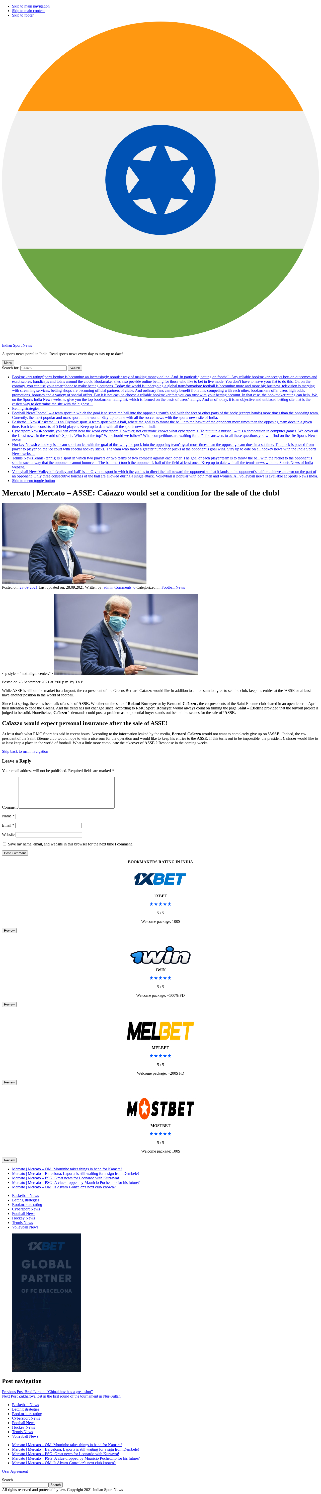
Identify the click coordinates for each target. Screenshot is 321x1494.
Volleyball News (165, 473)
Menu (8, 363)
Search (7, 1480)
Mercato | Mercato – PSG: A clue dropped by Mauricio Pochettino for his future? (76, 1182)
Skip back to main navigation (25, 751)
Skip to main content (28, 11)
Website (8, 834)
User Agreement (15, 1471)
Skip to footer (23, 15)
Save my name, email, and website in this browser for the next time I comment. (70, 844)
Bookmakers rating (165, 390)
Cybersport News (165, 435)
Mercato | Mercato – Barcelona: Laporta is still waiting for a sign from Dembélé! (75, 1173)
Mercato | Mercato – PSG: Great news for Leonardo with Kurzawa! (65, 1178)
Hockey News (164, 449)
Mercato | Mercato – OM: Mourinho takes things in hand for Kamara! (67, 1169)
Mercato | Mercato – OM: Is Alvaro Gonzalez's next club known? (64, 1187)
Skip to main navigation (31, 6)
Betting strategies (25, 408)
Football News (165, 415)
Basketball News (25, 1195)
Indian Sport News (17, 345)
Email (8, 825)
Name (8, 816)
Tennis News (162, 462)
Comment (10, 807)
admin (109, 587)
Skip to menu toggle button (33, 480)
